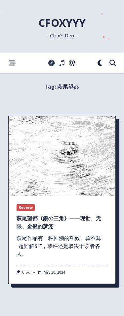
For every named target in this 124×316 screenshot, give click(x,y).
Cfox (26, 272)
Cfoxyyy (62, 23)
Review (26, 207)
